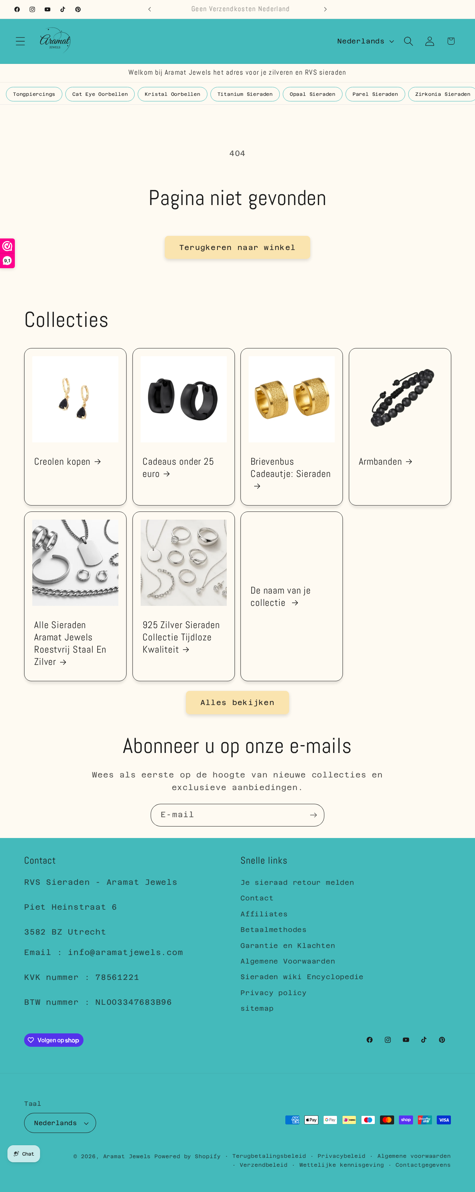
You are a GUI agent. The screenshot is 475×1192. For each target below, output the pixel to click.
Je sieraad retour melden (297, 882)
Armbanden (380, 461)
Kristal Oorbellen (172, 94)
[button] (20, 41)
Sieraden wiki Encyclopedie (302, 977)
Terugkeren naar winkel (237, 247)
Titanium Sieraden (245, 94)
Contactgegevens (423, 1165)
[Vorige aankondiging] (149, 9)
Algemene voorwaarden (414, 1156)
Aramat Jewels (129, 1156)
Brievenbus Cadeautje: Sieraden (290, 467)
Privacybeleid (342, 1156)
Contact (256, 898)
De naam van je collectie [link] (280, 596)
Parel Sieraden (375, 94)
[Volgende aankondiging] (325, 9)
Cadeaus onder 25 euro (178, 467)
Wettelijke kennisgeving (341, 1165)
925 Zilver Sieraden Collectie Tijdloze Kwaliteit (181, 637)
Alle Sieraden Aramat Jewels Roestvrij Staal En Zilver (70, 643)
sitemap (256, 1008)
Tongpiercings (34, 94)
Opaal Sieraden (312, 94)
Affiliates (264, 914)
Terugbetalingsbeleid (269, 1156)
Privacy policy (273, 993)
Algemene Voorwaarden (287, 961)
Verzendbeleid (264, 1165)
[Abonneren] (313, 815)
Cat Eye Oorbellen (100, 94)
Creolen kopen (62, 461)
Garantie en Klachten (287, 945)
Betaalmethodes (273, 929)
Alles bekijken (237, 702)
